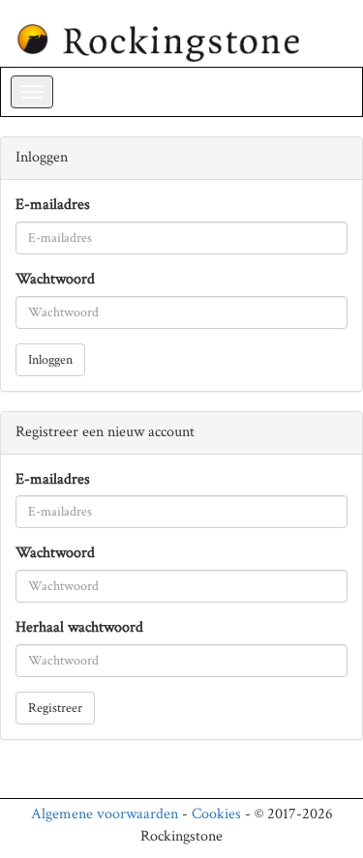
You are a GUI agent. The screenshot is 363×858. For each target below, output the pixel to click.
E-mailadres (52, 204)
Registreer (55, 708)
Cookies (216, 814)
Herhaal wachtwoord (79, 627)
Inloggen (50, 360)
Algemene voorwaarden (104, 814)
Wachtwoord (55, 279)
